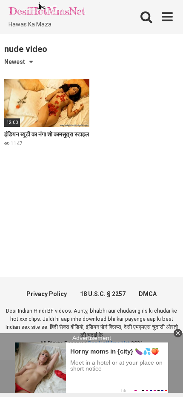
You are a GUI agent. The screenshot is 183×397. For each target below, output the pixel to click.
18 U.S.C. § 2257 (103, 294)
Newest (14, 61)
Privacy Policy (46, 294)
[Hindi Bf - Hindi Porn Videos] (46, 10)
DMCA (148, 294)
